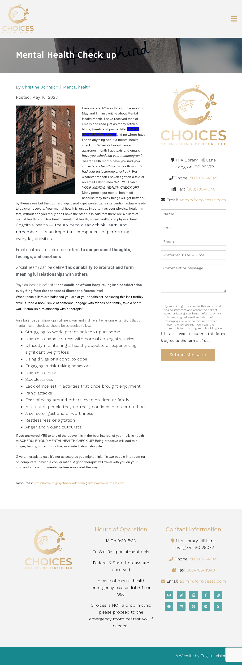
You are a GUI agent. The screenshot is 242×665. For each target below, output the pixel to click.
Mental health (76, 87)
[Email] (169, 595)
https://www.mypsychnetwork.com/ (59, 483)
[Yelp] (218, 606)
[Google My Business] (181, 606)
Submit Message (187, 354)
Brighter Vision (213, 655)
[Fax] (193, 595)
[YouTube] (169, 606)
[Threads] (193, 606)
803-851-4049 (204, 177)
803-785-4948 (201, 570)
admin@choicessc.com (203, 199)
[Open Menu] (234, 19)
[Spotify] (206, 606)
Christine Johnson (40, 87)
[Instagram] (218, 595)
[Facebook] (206, 595)
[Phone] (181, 595)
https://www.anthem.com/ (106, 483)
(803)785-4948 (200, 188)
